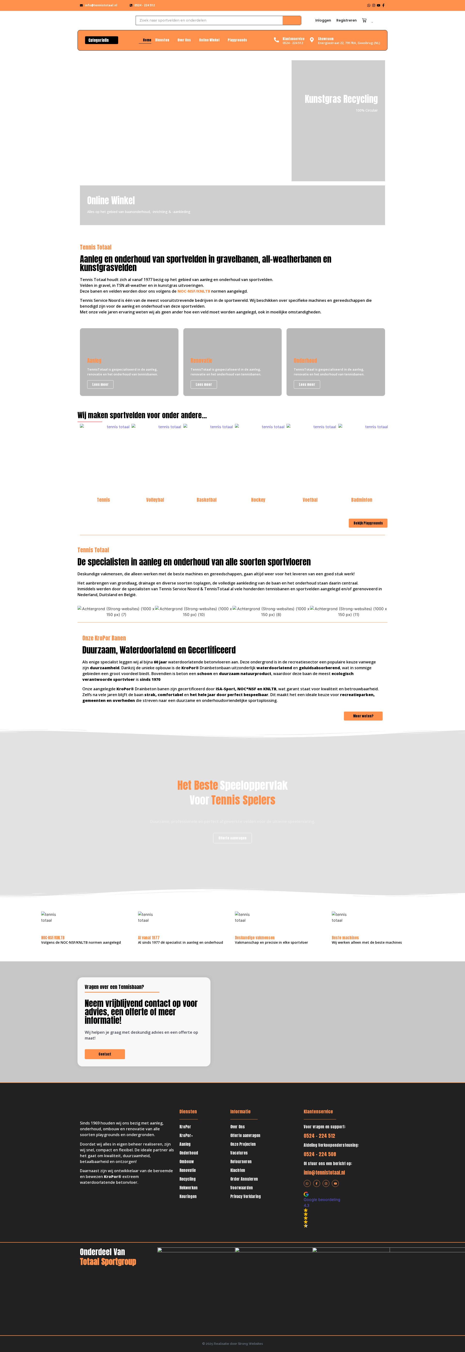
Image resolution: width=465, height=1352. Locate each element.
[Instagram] (373, 5)
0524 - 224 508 (320, 1154)
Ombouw (186, 1161)
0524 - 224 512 (319, 1135)
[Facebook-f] (383, 5)
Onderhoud (188, 1153)
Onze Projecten (243, 1144)
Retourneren (241, 1161)
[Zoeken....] (292, 20)
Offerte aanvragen (245, 1135)
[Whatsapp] (369, 5)
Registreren (346, 20)
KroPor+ (186, 1135)
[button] (335, 1210)
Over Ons (237, 1127)
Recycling (187, 1179)
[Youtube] (378, 5)
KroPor (185, 1127)
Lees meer (255, 136)
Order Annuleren (244, 1179)
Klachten (237, 1170)
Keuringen (188, 1196)
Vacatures (239, 1153)
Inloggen (323, 20)
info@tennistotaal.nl (324, 1172)
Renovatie (187, 1170)
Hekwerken (188, 1188)
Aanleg (185, 1144)
